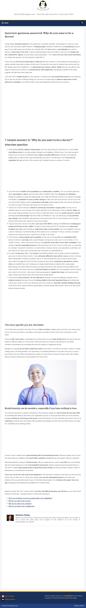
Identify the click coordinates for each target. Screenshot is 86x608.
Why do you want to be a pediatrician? (21, 506)
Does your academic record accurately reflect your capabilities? (30, 498)
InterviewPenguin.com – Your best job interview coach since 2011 (43, 14)
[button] (5, 23)
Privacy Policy (79, 606)
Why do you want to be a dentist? (20, 504)
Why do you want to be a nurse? (19, 501)
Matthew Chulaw (23, 515)
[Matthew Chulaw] (10, 519)
